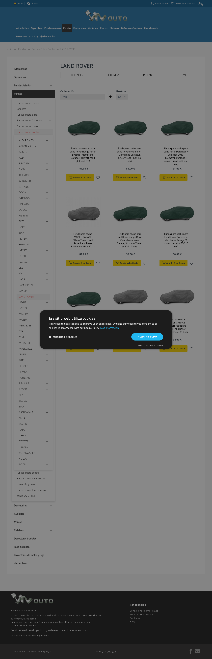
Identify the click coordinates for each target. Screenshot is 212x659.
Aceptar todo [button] (147, 336)
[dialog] (106, 329)
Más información (109, 327)
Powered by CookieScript (150, 345)
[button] (63, 336)
